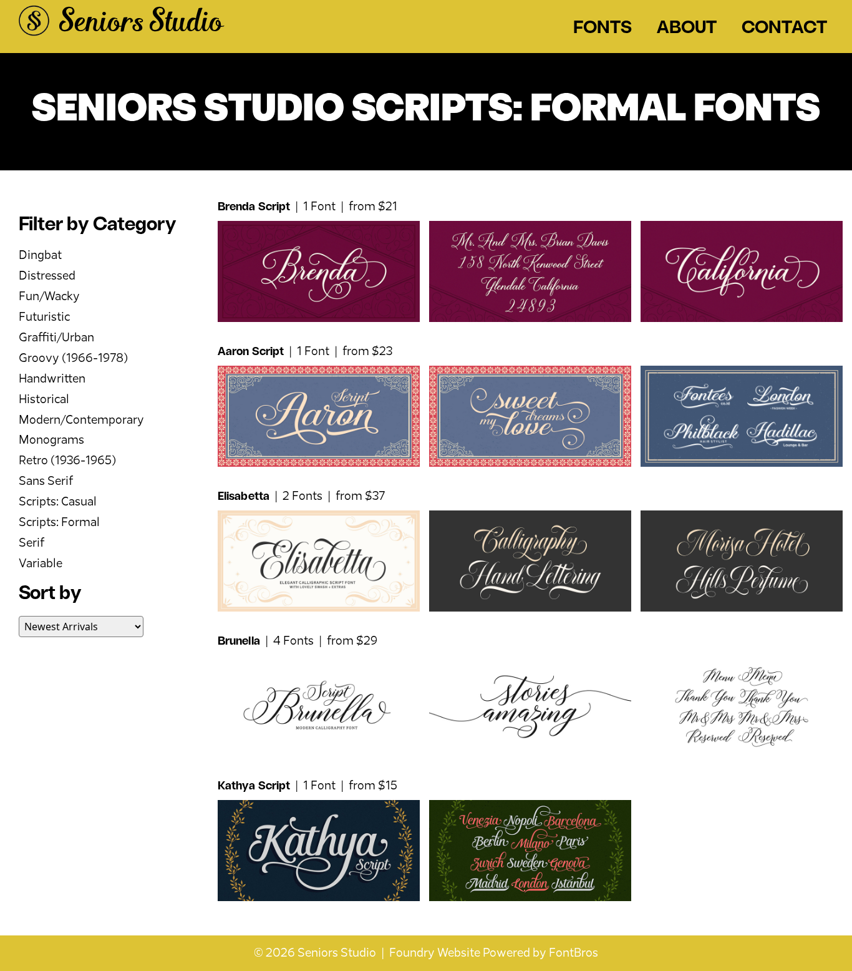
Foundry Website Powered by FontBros (493, 953)
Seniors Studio (141, 23)
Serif (31, 543)
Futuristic (44, 317)
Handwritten (52, 379)
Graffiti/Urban (56, 338)
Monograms (51, 440)
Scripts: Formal (59, 523)
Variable (40, 564)
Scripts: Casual (58, 502)
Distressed (47, 276)
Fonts (602, 29)
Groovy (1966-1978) (73, 358)
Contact (784, 29)
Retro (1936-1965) (67, 461)
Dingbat (40, 255)
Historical (44, 400)
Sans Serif (46, 481)
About (687, 29)
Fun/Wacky (49, 297)
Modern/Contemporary (81, 420)
